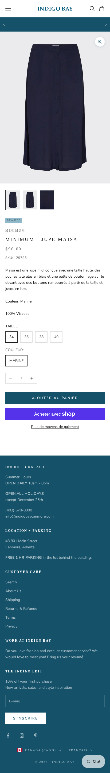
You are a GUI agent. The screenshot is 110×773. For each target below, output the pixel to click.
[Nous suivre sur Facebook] (8, 735)
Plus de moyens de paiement (55, 426)
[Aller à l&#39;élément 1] (12, 200)
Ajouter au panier (55, 398)
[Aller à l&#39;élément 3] (47, 200)
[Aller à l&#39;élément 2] (29, 200)
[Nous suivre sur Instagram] (22, 735)
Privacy (11, 626)
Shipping (12, 599)
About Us (13, 591)
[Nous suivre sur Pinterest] (35, 735)
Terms (10, 617)
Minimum (15, 230)
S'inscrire (25, 718)
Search (11, 582)
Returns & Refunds (21, 608)
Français (78, 750)
